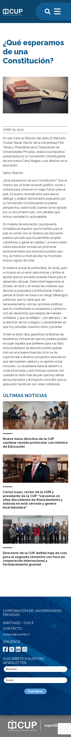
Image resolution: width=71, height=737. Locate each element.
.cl (53, 725)
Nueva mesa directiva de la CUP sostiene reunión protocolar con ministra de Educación (35, 442)
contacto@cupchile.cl (16, 634)
